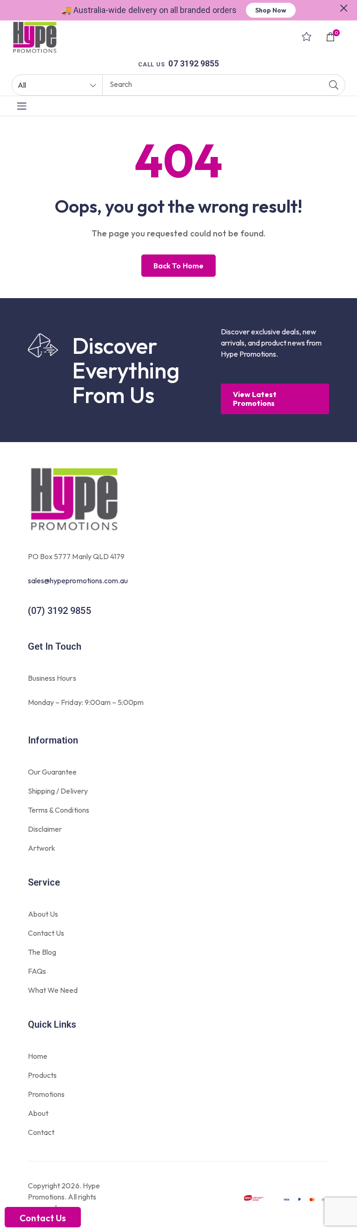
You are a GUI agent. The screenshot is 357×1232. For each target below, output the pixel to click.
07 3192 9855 (193, 63)
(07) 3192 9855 (59, 610)
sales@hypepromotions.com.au (78, 580)
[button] (344, 7)
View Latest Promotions (255, 399)
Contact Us (43, 1218)
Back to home (178, 265)
